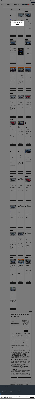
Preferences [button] (11, 397)
